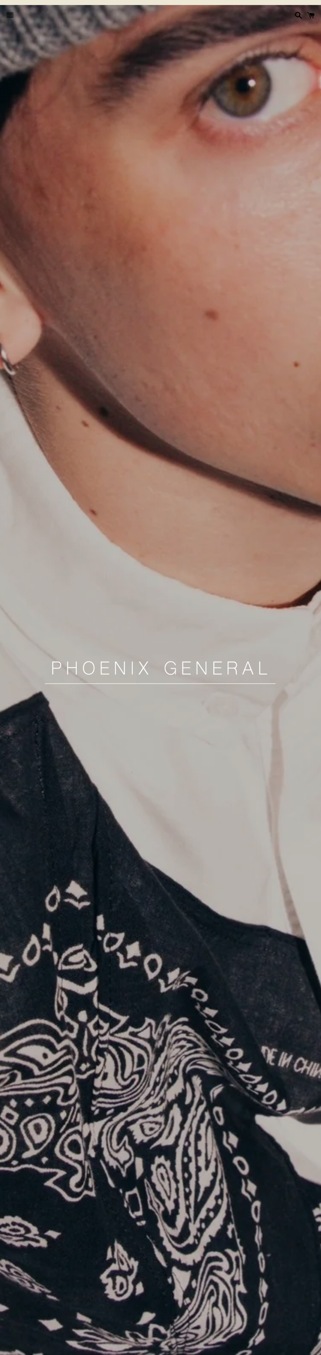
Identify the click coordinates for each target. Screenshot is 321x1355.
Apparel (72, 1346)
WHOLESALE (243, 1346)
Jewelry (145, 1346)
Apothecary (109, 1346)
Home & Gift (182, 1346)
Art (213, 1346)
